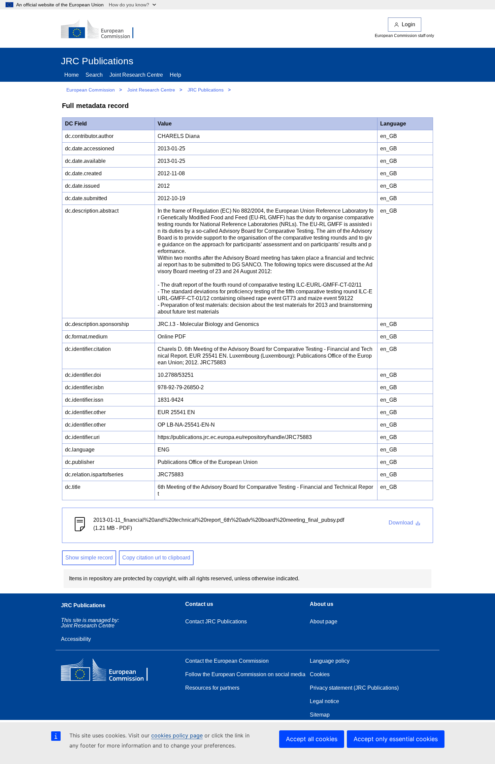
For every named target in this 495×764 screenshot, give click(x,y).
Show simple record (89, 557)
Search (94, 75)
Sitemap (320, 715)
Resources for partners (212, 688)
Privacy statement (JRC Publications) (354, 688)
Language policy (330, 661)
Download (402, 522)
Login (408, 24)
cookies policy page (177, 735)
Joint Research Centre (136, 75)
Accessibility (76, 639)
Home (71, 75)
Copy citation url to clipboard (156, 557)
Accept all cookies (311, 738)
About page (323, 621)
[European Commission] (101, 30)
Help (175, 75)
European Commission (90, 90)
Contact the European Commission (227, 661)
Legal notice (324, 701)
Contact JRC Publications (216, 621)
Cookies (320, 674)
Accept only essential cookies (396, 738)
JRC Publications (206, 90)
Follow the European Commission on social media (245, 674)
